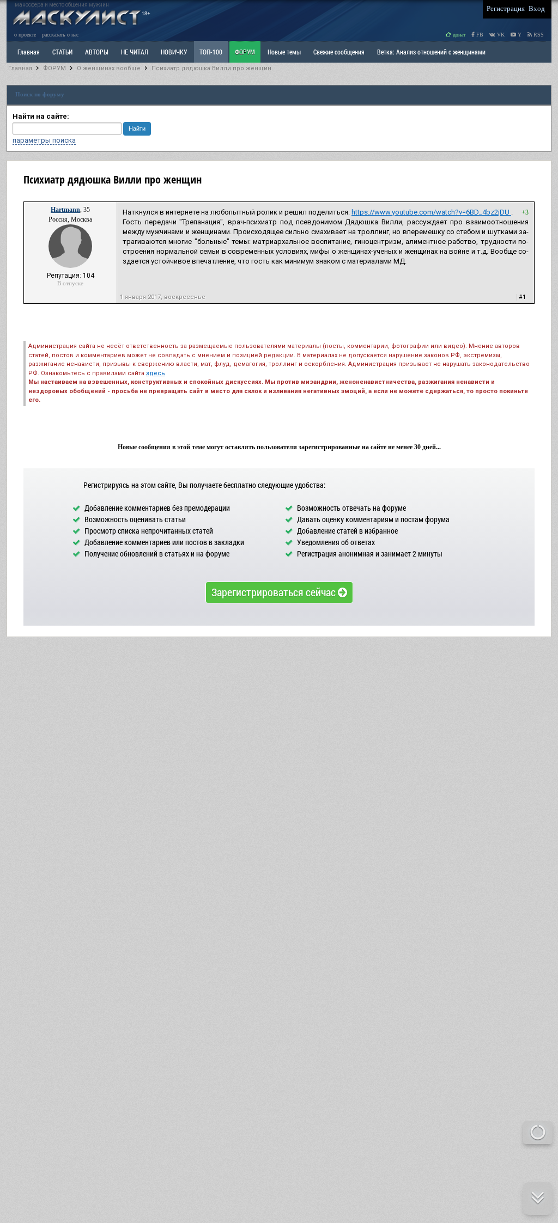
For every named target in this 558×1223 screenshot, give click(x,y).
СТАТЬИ (62, 51)
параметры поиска (44, 140)
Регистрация (506, 8)
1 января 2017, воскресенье (162, 297)
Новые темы (284, 51)
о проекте (25, 35)
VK (500, 35)
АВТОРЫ (96, 51)
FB (479, 35)
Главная (20, 68)
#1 (522, 297)
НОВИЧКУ (174, 51)
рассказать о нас (60, 35)
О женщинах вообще (109, 68)
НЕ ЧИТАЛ (134, 51)
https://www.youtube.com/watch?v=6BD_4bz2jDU (431, 212)
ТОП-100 (210, 51)
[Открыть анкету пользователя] (70, 266)
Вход (537, 8)
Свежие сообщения (339, 51)
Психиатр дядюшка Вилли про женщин (211, 68)
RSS (538, 35)
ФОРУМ (245, 51)
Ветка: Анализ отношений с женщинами (431, 51)
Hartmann (65, 209)
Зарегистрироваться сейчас (274, 592)
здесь (155, 373)
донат (458, 35)
